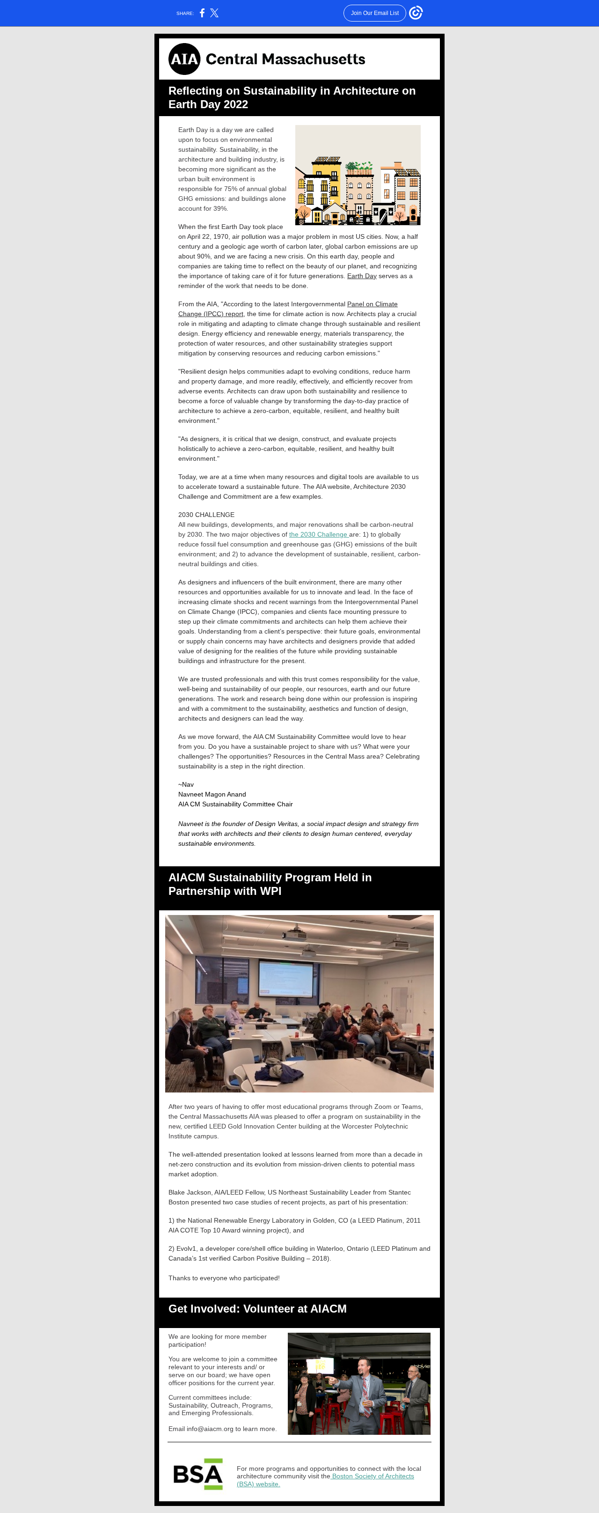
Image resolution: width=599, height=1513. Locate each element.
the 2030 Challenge (319, 534)
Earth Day (362, 276)
